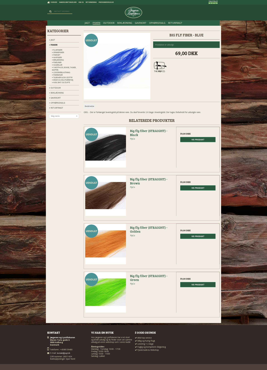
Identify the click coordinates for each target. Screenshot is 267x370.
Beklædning (58, 60)
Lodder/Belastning (61, 72)
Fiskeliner (57, 62)
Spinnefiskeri (58, 52)
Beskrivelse (89, 106)
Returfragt (56, 107)
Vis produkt (197, 139)
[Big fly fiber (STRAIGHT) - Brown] (105, 197)
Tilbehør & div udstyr (62, 77)
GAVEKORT (55, 97)
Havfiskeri (57, 57)
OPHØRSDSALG (57, 102)
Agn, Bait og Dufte (61, 82)
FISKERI (53, 44)
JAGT (52, 39)
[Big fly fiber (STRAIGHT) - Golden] (105, 245)
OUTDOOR (55, 87)
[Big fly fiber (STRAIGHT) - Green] (105, 293)
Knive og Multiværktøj (63, 80)
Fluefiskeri (57, 50)
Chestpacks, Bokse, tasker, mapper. (64, 68)
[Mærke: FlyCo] (160, 67)
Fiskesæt (56, 55)
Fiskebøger (58, 75)
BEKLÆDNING (57, 92)
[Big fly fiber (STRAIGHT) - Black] (105, 148)
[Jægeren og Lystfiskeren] (133, 12)
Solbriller (57, 65)
